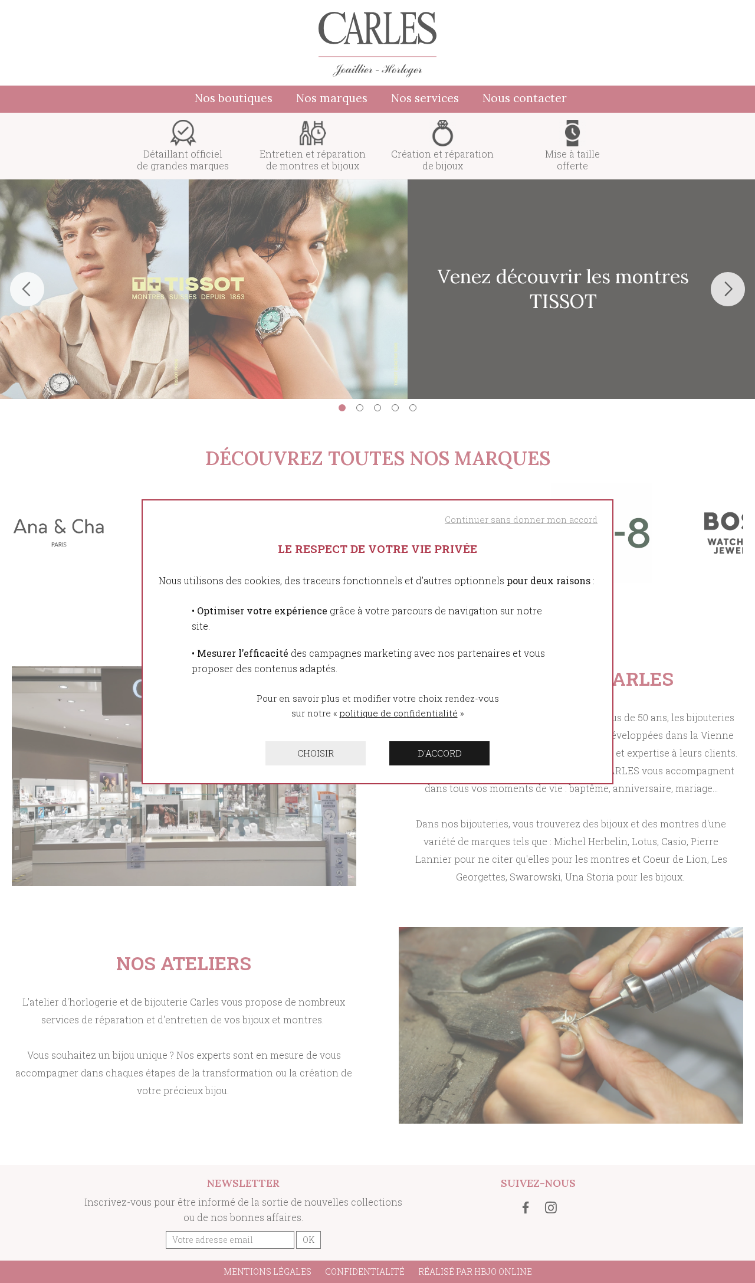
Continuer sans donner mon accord (521, 519)
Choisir (315, 753)
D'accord (440, 753)
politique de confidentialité (399, 713)
